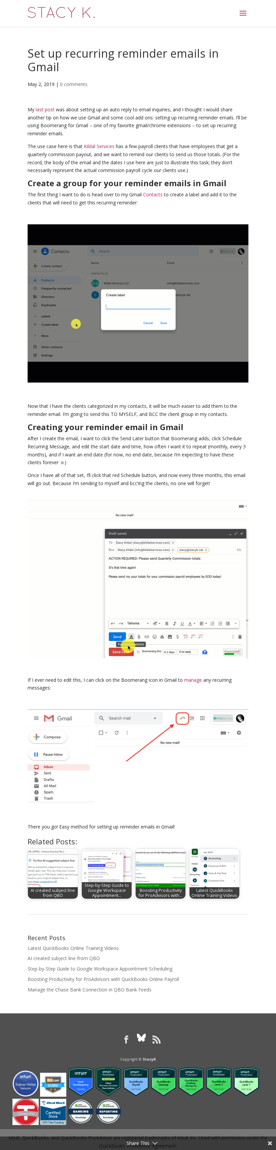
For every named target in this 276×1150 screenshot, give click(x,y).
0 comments (74, 84)
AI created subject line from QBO (64, 958)
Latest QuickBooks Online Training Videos (73, 948)
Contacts (153, 194)
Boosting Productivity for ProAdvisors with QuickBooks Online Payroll (103, 979)
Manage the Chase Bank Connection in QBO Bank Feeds (89, 989)
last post (45, 109)
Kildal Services (99, 146)
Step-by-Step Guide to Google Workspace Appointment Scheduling (100, 968)
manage (193, 680)
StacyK (149, 1059)
